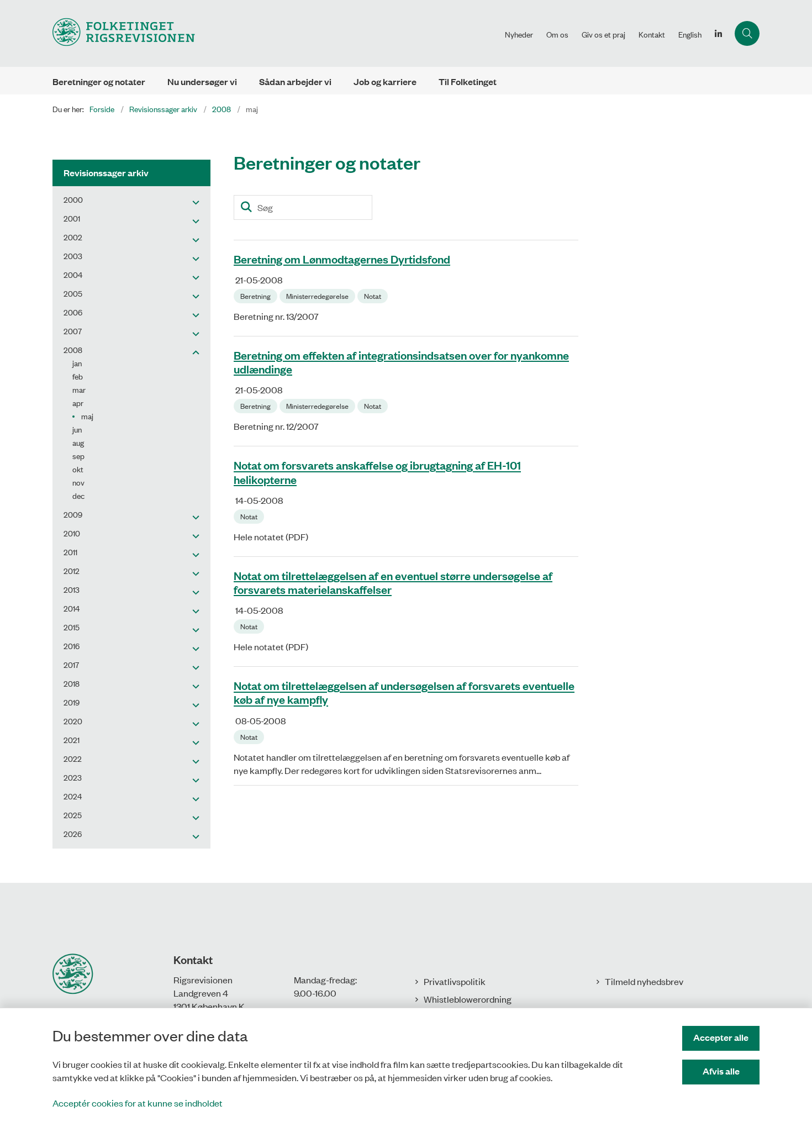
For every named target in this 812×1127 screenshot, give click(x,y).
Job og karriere (385, 81)
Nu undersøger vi (202, 81)
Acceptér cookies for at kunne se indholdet (137, 1103)
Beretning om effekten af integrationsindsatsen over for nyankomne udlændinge (401, 361)
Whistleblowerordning (468, 999)
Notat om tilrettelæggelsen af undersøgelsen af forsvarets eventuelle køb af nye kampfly (404, 692)
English (690, 34)
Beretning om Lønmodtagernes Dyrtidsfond (342, 258)
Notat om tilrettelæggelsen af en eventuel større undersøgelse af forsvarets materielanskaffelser (393, 582)
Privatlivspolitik (455, 981)
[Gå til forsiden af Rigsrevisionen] (275, 33)
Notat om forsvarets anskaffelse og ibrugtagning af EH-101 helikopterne (377, 472)
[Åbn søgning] (747, 33)
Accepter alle (720, 1037)
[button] (193, 201)
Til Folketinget (468, 81)
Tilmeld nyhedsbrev (644, 981)
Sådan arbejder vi (295, 81)
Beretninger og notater (98, 81)
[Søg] (246, 207)
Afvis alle (721, 1071)
